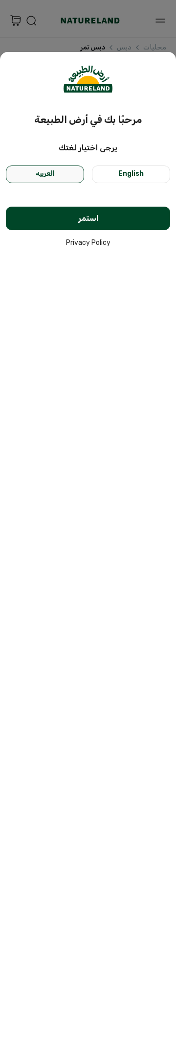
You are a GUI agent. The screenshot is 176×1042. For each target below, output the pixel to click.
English (131, 173)
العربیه (45, 173)
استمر (88, 218)
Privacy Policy (88, 242)
